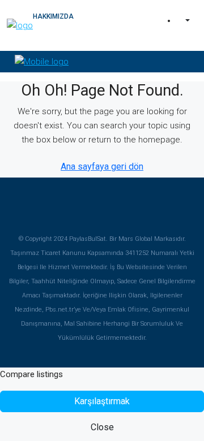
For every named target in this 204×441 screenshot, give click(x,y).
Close (102, 427)
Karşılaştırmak (102, 401)
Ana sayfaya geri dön (102, 166)
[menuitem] (186, 21)
